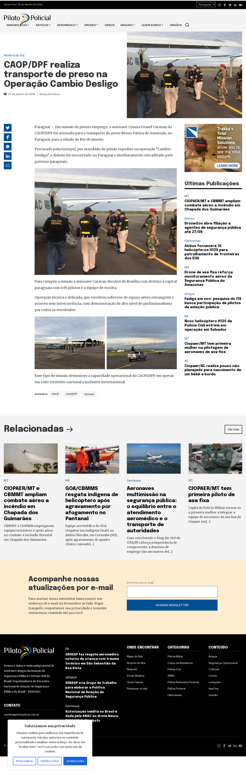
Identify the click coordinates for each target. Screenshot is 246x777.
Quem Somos (151, 25)
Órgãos (176, 25)
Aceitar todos (75, 761)
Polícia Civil (174, 669)
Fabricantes (192, 241)
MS (67, 480)
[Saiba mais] (213, 148)
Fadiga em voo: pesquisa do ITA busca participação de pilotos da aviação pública (212, 303)
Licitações (215, 682)
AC (186, 361)
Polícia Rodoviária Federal (183, 682)
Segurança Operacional (223, 663)
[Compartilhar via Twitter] (8, 128)
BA (186, 316)
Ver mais (233, 429)
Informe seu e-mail (140, 583)
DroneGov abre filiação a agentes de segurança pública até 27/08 (212, 228)
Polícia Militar (175, 656)
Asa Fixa (214, 688)
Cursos (213, 675)
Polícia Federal (176, 688)
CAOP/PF (71, 394)
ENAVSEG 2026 (17, 25)
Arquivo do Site (136, 663)
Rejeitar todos (50, 761)
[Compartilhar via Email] (8, 165)
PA (67, 649)
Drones (90, 25)
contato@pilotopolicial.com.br (21, 714)
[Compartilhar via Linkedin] (8, 156)
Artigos (42, 25)
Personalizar (24, 761)
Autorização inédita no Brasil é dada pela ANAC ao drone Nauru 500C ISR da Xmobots (91, 716)
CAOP (55, 394)
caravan (89, 394)
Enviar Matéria (135, 675)
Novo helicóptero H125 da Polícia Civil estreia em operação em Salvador (208, 325)
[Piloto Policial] (27, 17)
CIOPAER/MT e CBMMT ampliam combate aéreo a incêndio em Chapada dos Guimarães (212, 205)
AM (186, 267)
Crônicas (214, 669)
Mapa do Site (135, 656)
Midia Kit (132, 669)
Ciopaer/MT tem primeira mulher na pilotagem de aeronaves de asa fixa (207, 348)
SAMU (171, 675)
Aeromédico (66, 25)
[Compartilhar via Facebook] (8, 137)
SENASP (71, 677)
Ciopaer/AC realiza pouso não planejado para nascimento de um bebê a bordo (212, 370)
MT (186, 196)
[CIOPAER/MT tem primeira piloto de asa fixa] (215, 458)
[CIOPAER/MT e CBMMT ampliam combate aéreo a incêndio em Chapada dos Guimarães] (31, 458)
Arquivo (126, 25)
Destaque (134, 480)
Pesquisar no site (137, 688)
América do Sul (14, 55)
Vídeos (110, 25)
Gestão (213, 695)
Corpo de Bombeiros (180, 663)
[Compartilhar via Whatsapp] (8, 146)
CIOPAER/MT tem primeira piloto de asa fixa (211, 494)
